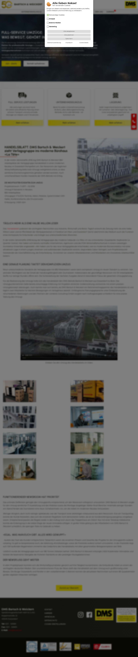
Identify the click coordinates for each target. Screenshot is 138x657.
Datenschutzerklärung (54, 42)
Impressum (69, 42)
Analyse (52, 19)
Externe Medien (55, 23)
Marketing (53, 26)
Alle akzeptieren (69, 31)
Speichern (69, 38)
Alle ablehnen (69, 35)
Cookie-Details (83, 42)
